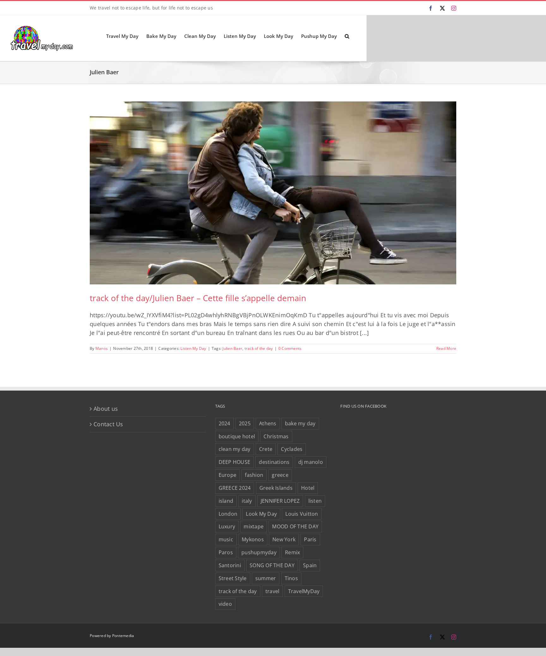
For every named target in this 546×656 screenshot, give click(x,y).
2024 (224, 423)
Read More (446, 348)
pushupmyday (258, 552)
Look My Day (261, 513)
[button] (347, 35)
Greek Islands (276, 487)
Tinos (291, 578)
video (225, 603)
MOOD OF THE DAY (295, 526)
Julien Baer (232, 348)
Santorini (230, 565)
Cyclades (291, 449)
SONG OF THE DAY (272, 565)
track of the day (259, 348)
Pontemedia (123, 635)
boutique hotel (237, 436)
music (226, 539)
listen (315, 500)
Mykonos (253, 539)
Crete (265, 449)
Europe (228, 474)
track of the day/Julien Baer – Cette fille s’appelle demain (198, 298)
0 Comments (290, 348)
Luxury (227, 526)
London (228, 513)
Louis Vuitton (301, 513)
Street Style (233, 578)
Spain (310, 565)
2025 (245, 423)
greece (280, 474)
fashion (254, 474)
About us (106, 408)
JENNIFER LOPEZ (280, 500)
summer (265, 578)
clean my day (235, 449)
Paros (226, 552)
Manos (101, 348)
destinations (274, 462)
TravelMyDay (304, 591)
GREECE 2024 (235, 487)
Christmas (276, 436)
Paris (310, 539)
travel (272, 591)
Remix (292, 552)
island (226, 500)
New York (283, 539)
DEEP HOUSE (235, 462)
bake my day (300, 423)
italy (247, 500)
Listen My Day (193, 348)
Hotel (307, 487)
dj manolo (310, 462)
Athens (267, 423)
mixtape (254, 526)
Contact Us (108, 424)
